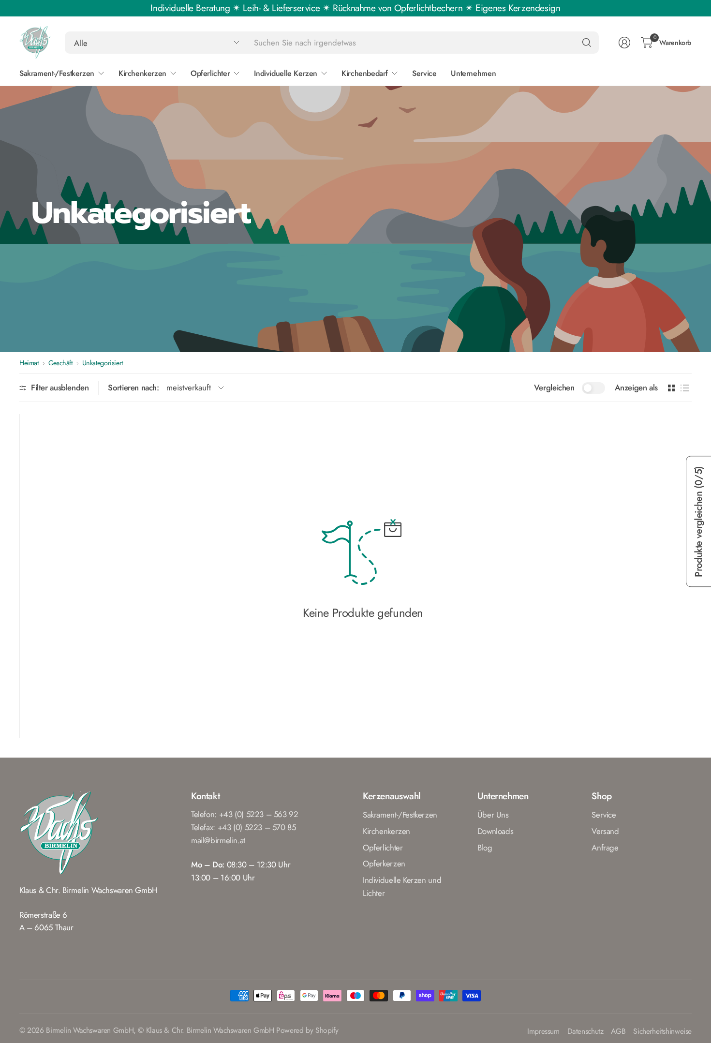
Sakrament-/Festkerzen (400, 814)
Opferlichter (382, 847)
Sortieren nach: (133, 387)
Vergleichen (554, 387)
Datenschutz (585, 1031)
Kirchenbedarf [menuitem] (364, 73)
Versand (605, 831)
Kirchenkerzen (386, 831)
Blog (484, 847)
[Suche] (587, 42)
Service (604, 814)
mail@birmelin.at (218, 840)
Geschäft (60, 362)
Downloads (495, 831)
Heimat (29, 362)
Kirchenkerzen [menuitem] (142, 73)
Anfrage (605, 847)
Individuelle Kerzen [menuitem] (285, 73)
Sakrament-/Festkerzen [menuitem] (56, 73)
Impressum (543, 1031)
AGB (618, 1031)
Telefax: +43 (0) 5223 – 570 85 (243, 827)
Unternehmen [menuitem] (473, 73)
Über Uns (493, 814)
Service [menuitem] (424, 73)
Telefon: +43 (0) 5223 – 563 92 (244, 814)
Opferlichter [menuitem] (210, 73)
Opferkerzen (384, 863)
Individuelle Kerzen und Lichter (402, 886)
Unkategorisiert (102, 362)
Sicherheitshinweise (662, 1031)
